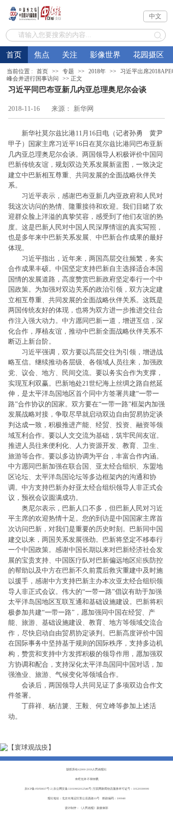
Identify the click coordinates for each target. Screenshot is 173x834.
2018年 (97, 71)
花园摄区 (148, 54)
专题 (68, 71)
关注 (69, 54)
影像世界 (105, 54)
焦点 (41, 54)
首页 (14, 54)
